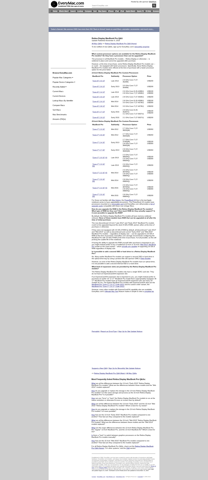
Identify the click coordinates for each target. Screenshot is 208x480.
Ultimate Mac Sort (111, 291)
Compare (88, 11)
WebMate (152, 2)
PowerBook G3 (130, 200)
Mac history (116, 200)
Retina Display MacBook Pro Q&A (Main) (109, 373)
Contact (94, 476)
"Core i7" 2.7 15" (98, 150)
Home (55, 11)
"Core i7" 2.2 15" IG (99, 173)
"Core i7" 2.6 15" (98, 135)
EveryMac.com (101, 476)
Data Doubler (146, 258)
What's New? (64, 11)
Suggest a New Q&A (99, 368)
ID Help (148, 11)
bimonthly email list (142, 47)
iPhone (111, 11)
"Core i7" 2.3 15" (98, 129)
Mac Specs (102, 11)
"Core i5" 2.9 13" (98, 117)
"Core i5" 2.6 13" (98, 86)
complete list (149, 291)
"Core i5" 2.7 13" (98, 112)
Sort (95, 11)
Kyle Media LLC (110, 476)
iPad (117, 11)
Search (73, 11)
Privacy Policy (103, 467)
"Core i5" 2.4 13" (98, 92)
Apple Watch (130, 11)
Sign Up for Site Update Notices (130, 331)
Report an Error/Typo (109, 331)
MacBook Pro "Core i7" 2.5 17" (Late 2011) (108, 286)
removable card (118, 204)
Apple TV (140, 11)
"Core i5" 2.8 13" (98, 106)
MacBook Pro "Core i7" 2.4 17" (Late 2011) (108, 284)
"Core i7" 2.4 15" (98, 142)
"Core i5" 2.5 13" (98, 81)
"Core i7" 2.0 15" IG (99, 158)
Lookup (80, 11)
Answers (156, 11)
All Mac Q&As (97, 44)
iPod (122, 11)
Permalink (95, 331)
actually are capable (129, 246)
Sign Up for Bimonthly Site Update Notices (125, 368)
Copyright (140, 476)
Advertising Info (120, 476)
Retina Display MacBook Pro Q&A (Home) (121, 44)
